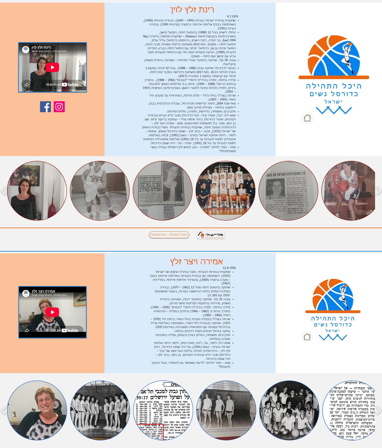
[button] (37, 191)
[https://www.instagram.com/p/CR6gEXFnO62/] (59, 106)
